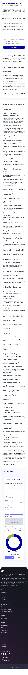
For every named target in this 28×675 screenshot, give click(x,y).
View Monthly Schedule (9, 558)
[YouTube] (3, 654)
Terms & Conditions (5, 651)
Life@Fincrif (4, 644)
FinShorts (3, 627)
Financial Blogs (4, 625)
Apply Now (13, 47)
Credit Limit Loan (5, 606)
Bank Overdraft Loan (5, 602)
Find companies (4, 630)
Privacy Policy (4, 649)
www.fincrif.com (17, 667)
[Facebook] (5, 654)
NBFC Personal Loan (5, 599)
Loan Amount (8, 490)
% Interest (7, 509)
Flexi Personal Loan (5, 604)
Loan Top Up (4, 597)
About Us (3, 641)
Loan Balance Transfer (6, 609)
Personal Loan (4, 592)
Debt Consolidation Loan (6, 611)
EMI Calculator (4, 635)
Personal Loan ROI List (6, 595)
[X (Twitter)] (7, 654)
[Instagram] (9, 654)
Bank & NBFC (4, 618)
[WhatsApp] (1, 654)
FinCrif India (11, 666)
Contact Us (3, 646)
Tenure (6, 500)
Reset (19, 557)
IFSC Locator (4, 632)
